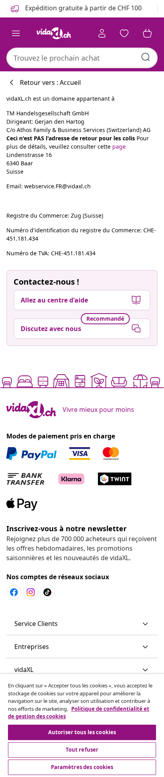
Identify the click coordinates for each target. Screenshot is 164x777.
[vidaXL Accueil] (54, 33)
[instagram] (31, 592)
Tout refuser (82, 749)
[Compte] (102, 33)
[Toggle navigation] (15, 33)
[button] (82, 623)
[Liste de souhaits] (124, 33)
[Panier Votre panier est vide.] (147, 33)
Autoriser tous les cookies (82, 732)
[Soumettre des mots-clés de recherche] (145, 57)
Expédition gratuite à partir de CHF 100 (82, 8)
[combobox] (82, 58)
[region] (82, 725)
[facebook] (14, 592)
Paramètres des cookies (82, 767)
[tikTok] (47, 592)
